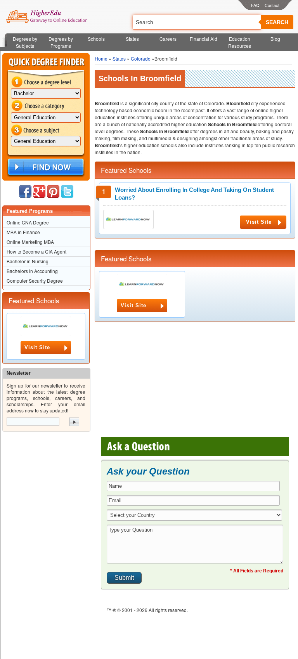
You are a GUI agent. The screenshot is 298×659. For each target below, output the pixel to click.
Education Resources (239, 42)
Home (101, 58)
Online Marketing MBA (30, 241)
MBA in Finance (23, 232)
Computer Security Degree (35, 280)
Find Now (45, 167)
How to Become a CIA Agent (36, 251)
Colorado (141, 58)
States (132, 38)
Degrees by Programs (61, 42)
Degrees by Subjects (25, 42)
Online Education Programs (46, 16)
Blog (275, 38)
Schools (96, 38)
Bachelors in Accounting (32, 271)
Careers (168, 38)
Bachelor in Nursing (28, 261)
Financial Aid (203, 38)
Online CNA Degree (28, 222)
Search (277, 22)
